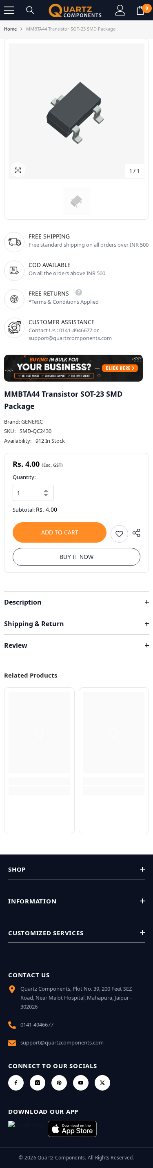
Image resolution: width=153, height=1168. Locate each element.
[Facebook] (16, 1083)
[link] (39, 781)
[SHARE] (134, 533)
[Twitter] (102, 1083)
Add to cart (59, 532)
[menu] (9, 10)
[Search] (30, 10)
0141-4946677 (36, 1024)
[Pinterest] (59, 1083)
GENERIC (32, 421)
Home (10, 29)
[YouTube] (81, 1083)
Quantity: (24, 477)
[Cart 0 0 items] (140, 10)
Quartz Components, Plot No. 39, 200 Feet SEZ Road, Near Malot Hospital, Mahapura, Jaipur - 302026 (76, 997)
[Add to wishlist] (119, 534)
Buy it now (76, 557)
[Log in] (120, 10)
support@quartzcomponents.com (62, 1042)
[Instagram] (37, 1083)
